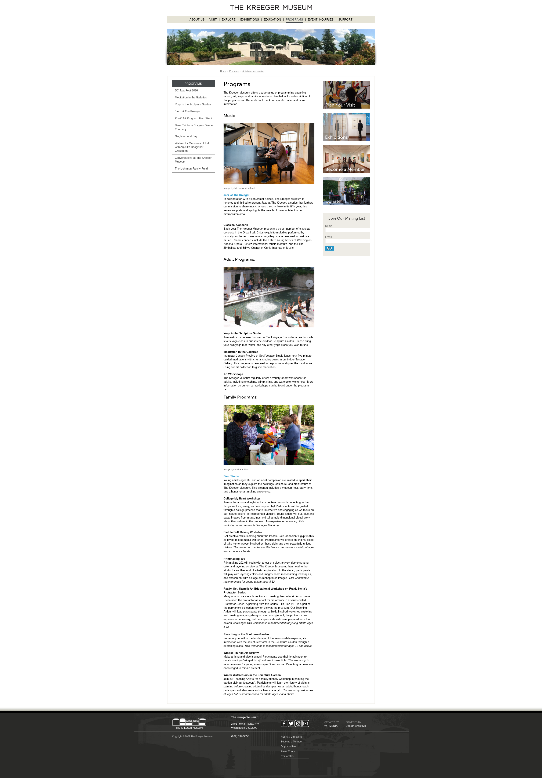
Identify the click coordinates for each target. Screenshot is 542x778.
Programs (294, 19)
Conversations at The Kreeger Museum (193, 159)
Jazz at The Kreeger (187, 111)
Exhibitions (249, 19)
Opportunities (288, 746)
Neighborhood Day (186, 136)
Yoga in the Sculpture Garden (193, 104)
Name (328, 226)
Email (328, 237)
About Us (197, 19)
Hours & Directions (291, 736)
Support (345, 19)
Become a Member (292, 741)
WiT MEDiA (331, 725)
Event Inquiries (320, 19)
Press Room (288, 751)
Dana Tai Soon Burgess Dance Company (194, 127)
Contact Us (287, 756)
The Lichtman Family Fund (191, 168)
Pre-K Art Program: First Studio (194, 118)
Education (272, 19)
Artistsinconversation (253, 71)
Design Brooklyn (356, 725)
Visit (213, 19)
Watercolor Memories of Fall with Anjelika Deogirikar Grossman (192, 147)
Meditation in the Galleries (191, 97)
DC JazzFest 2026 (186, 90)
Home (223, 71)
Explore (228, 19)
